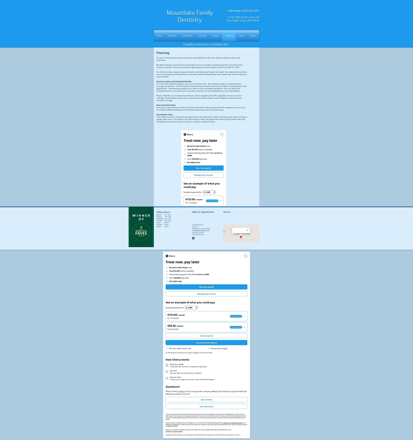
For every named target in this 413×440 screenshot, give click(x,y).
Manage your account (206, 294)
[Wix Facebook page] (193, 238)
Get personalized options (206, 343)
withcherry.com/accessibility (174, 431)
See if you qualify (206, 287)
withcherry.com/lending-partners (233, 423)
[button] (206, 316)
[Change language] (245, 256)
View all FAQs (206, 400)
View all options (206, 336)
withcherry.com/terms (172, 424)
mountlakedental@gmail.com (201, 230)
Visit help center (206, 406)
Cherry (181, 391)
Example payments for (175, 307)
